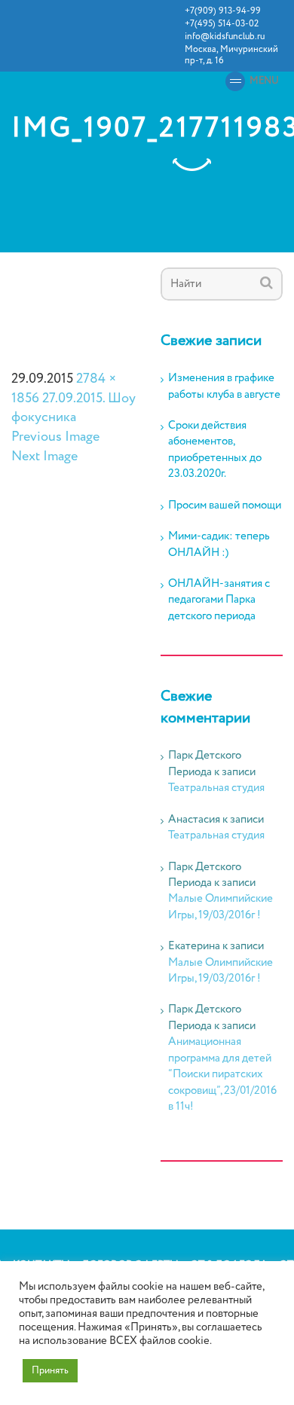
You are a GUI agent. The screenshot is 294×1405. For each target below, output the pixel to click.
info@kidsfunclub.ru (225, 36)
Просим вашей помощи (224, 506)
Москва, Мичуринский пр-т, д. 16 (231, 55)
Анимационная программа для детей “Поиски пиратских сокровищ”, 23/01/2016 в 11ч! (222, 1074)
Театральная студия (216, 788)
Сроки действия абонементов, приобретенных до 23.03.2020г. (215, 450)
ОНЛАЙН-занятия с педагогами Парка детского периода (219, 600)
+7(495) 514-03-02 (222, 23)
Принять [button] (50, 1371)
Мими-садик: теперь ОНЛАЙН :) (219, 544)
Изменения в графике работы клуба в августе (224, 386)
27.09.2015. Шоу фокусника (73, 408)
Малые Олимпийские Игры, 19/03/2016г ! (220, 906)
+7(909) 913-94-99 (223, 11)
